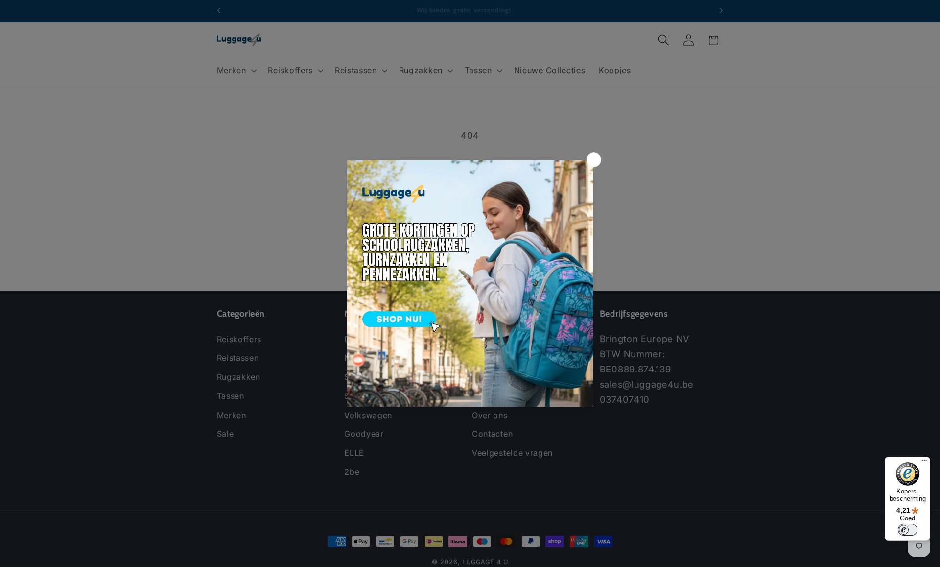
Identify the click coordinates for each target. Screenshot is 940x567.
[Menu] (924, 462)
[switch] (907, 530)
